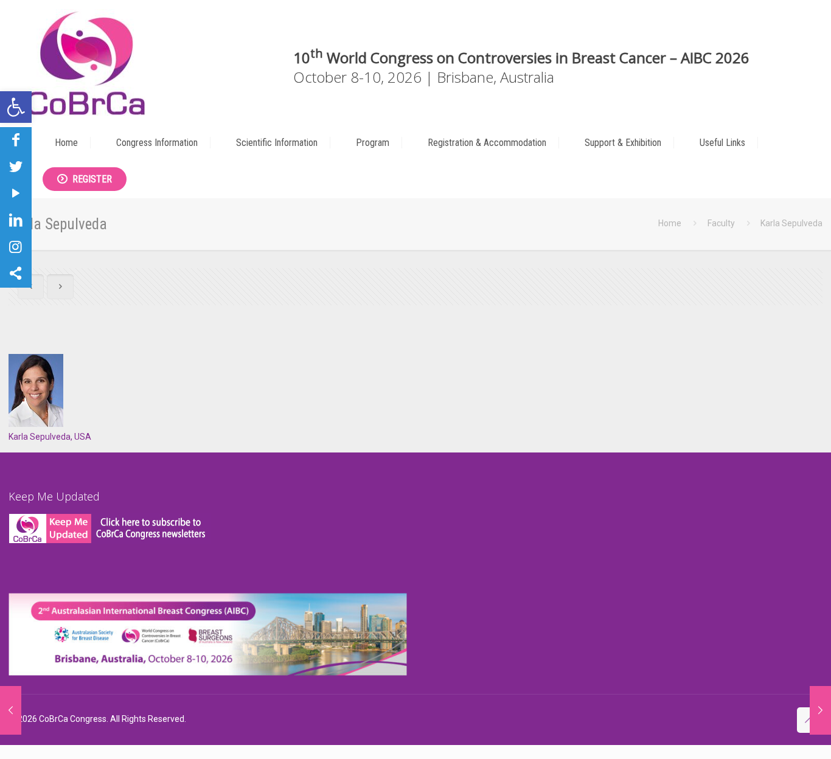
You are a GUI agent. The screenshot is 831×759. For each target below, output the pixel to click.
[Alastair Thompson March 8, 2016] (10, 710)
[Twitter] (15, 166)
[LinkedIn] (15, 220)
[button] (16, 107)
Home (669, 223)
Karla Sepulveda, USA (50, 437)
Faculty (721, 223)
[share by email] (15, 273)
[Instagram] (15, 246)
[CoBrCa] (86, 62)
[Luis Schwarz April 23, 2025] (820, 710)
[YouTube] (15, 193)
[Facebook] (15, 139)
